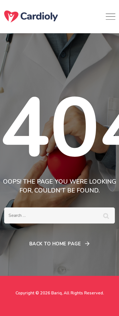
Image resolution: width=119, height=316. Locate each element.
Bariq (56, 293)
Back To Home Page (55, 244)
